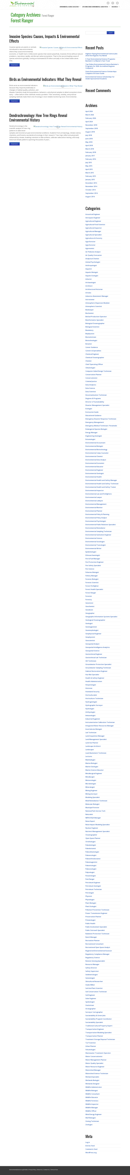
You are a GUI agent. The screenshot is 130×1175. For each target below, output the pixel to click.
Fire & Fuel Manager (92, 559)
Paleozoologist (90, 869)
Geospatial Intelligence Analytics (97, 647)
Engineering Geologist (93, 436)
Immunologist (90, 715)
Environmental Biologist (94, 446)
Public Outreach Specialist (95, 930)
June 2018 (89, 139)
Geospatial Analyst (92, 644)
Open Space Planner (92, 838)
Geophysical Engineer (93, 634)
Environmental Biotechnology (96, 450)
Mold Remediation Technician (96, 801)
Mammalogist (90, 760)
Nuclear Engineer (91, 828)
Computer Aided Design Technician (98, 371)
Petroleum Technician (93, 889)
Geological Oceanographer (95, 620)
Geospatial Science (92, 651)
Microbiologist (90, 784)
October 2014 (90, 190)
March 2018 (89, 149)
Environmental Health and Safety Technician (101, 484)
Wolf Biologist (90, 1118)
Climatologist (90, 368)
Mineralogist (90, 787)
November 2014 (91, 186)
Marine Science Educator (94, 770)
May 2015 (88, 166)
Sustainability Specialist (94, 1022)
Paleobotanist (90, 848)
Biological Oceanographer (94, 323)
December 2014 (91, 183)
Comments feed (91, 1149)
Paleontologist (90, 865)
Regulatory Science (92, 958)
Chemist (88, 361)
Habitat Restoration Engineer (96, 671)
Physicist (88, 896)
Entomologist (90, 439)
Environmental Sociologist (95, 542)
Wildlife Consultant (92, 1094)
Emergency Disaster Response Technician (100, 419)
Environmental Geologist (94, 473)
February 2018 (90, 152)
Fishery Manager (91, 576)
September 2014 (91, 193)
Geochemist (89, 606)
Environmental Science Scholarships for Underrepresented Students (99, 78)
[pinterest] (117, 3)
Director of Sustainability (94, 402)
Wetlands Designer (92, 1084)
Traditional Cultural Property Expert (98, 1026)
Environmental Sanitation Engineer (98, 535)
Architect (89, 286)
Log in (87, 1142)
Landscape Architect (93, 746)
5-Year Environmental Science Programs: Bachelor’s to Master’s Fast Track (100, 60)
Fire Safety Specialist (93, 565)
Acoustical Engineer (92, 214)
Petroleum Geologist (93, 886)
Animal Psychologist (92, 262)
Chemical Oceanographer (94, 357)
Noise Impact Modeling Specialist (97, 825)
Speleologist (90, 1002)
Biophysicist (89, 334)
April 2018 (89, 145)
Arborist (88, 279)
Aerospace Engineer (92, 218)
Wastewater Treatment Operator (98, 1053)
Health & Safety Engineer (94, 678)
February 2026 (90, 118)
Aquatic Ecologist (91, 276)
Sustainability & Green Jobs (95, 1015)
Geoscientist (90, 640)
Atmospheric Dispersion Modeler (97, 303)
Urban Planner (90, 1046)
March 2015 (89, 173)
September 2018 (91, 128)
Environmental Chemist (94, 456)
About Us (39, 1169)
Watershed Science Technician (96, 1073)
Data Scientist (90, 392)
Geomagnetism (91, 627)
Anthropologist (91, 265)
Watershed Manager (93, 1070)
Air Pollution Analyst (93, 252)
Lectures (88, 756)
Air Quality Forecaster (93, 255)
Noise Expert (90, 821)
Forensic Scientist (92, 582)
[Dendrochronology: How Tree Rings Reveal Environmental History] (58, 126)
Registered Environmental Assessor (98, 951)
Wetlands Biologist (92, 1080)
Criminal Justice (91, 381)
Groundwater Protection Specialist (98, 664)
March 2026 (89, 115)
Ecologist (88, 409)
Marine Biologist (91, 763)
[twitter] (108, 3)
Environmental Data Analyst (95, 460)
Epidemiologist (90, 552)
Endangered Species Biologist (96, 429)
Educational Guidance (93, 415)
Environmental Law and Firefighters (98, 494)
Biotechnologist (91, 340)
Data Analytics (90, 385)
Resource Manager (92, 964)
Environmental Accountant (95, 443)
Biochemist (89, 313)
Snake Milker (90, 985)
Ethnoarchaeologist (92, 555)
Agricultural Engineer (93, 221)
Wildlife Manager (91, 1108)
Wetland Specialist (92, 1077)
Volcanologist (90, 1050)
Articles (88, 293)
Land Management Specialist (96, 739)
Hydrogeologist (91, 702)
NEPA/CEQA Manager (93, 818)
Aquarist (88, 269)
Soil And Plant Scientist (94, 988)
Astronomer (90, 300)
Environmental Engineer (94, 470)
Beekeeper (89, 310)
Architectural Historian (94, 289)
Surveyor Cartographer (94, 1012)
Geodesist (89, 610)
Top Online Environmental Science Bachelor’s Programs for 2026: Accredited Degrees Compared (102, 66)
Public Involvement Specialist (96, 927)
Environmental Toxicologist (95, 545)
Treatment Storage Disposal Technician (100, 1039)
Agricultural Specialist (93, 235)
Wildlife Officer (91, 1111)
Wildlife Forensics (91, 1101)
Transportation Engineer (94, 1029)
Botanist (88, 344)
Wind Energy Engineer (93, 1114)
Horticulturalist (91, 695)
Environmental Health (93, 477)
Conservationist (91, 378)
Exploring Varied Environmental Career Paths (95, 7)
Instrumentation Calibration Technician (100, 722)
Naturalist (89, 814)
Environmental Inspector (94, 490)
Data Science (90, 388)
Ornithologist (90, 842)
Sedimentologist (91, 975)
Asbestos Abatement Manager (96, 296)
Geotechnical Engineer (93, 654)
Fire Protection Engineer (94, 562)
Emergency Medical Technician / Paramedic (101, 426)
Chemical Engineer (92, 354)
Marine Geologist (91, 767)
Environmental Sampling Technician (98, 531)
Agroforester (90, 242)
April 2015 (89, 169)
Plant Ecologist (90, 906)
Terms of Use (54, 1169)
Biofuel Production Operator (96, 317)
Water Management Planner (95, 1060)
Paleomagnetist (91, 862)
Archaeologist (90, 282)
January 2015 (90, 180)
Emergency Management (94, 422)
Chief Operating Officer (94, 364)
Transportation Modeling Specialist (98, 1033)
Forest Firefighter (92, 586)
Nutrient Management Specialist (97, 831)
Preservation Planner (93, 917)
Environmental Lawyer (93, 497)
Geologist (89, 623)
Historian (88, 688)
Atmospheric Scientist (93, 306)
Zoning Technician (92, 1121)
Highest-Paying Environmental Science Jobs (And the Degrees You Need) (101, 55)
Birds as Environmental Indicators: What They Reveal (45, 79)
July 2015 (88, 162)
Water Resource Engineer (94, 1067)
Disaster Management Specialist (97, 405)
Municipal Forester (92, 808)
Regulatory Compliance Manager (97, 954)
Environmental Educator (94, 467)
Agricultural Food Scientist (95, 225)
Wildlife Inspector (91, 1104)
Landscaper (89, 750)
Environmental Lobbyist (94, 501)
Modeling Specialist (92, 797)
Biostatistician (90, 337)
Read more (14, 65)
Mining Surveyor (91, 794)
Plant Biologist (90, 903)
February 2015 (90, 176)
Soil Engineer (90, 995)
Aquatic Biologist (91, 272)
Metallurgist (90, 777)
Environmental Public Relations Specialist (100, 525)
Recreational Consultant (94, 944)
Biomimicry (89, 330)
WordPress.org (91, 1153)
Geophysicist (90, 637)
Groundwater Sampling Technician (98, 668)
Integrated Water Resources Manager (99, 726)
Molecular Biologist (92, 804)
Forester (88, 596)
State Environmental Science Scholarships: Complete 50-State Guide (101, 72)
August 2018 (90, 132)
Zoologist (89, 1125)
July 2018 (88, 135)
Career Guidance (91, 347)
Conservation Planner (93, 375)
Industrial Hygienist (92, 719)
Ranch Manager (91, 937)
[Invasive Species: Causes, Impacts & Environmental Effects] (61, 47)
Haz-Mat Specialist (92, 675)
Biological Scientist (92, 327)
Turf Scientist (90, 1043)
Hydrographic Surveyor (94, 705)
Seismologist (90, 978)
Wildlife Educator (91, 1097)
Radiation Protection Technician (97, 934)
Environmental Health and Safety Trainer (100, 487)
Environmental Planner (93, 511)
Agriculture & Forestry (93, 238)
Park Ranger (90, 879)
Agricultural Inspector (93, 228)
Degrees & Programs (93, 398)
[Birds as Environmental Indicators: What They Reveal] (62, 86)
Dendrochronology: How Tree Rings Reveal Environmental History (38, 117)
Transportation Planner (94, 1036)
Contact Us (46, 1169)
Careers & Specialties (93, 351)
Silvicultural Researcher (94, 981)
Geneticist (89, 603)
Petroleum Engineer (92, 883)
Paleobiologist (90, 845)
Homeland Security (92, 692)
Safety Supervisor (92, 971)
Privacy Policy (32, 1169)
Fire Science (89, 569)
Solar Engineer (90, 998)
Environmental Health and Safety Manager (101, 480)
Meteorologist (90, 780)
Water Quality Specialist (94, 1063)
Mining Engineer (91, 790)
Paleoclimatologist (92, 852)
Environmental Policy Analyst (96, 518)
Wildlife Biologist (91, 1090)
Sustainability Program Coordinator (98, 1019)
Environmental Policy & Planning (97, 514)
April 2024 (89, 122)
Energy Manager (91, 432)
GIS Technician (90, 661)
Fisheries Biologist (92, 572)
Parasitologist (90, 876)
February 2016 (90, 159)
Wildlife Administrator (93, 1087)
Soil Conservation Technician (96, 992)
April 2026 (89, 111)
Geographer (90, 613)
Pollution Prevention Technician (97, 910)
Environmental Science (93, 538)
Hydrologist (89, 709)
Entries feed (90, 1146)
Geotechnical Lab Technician (96, 657)
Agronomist (89, 248)
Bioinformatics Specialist (94, 320)
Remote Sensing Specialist (95, 961)
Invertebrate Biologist (93, 729)
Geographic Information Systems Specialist (101, 617)
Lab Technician (90, 732)
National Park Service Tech (95, 811)
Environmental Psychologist (95, 521)
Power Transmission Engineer (96, 913)
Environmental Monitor (94, 507)
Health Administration (93, 681)
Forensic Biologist (91, 579)
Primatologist (90, 920)
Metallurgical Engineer (93, 773)
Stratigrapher (90, 1009)
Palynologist (90, 872)
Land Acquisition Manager (95, 736)
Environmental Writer (93, 548)
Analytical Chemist (92, 259)
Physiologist (90, 900)
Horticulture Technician (94, 698)
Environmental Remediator (95, 528)
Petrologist (89, 893)
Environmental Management (95, 504)
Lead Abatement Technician (95, 753)
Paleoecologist (90, 855)
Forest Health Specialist (94, 589)
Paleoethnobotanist (92, 859)
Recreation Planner (92, 940)
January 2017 (90, 156)
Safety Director (91, 968)
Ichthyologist (90, 712)
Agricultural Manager (93, 231)
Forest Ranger (90, 593)
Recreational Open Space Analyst (97, 947)
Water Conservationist (93, 1056)
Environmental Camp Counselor (97, 453)
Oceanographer (91, 835)
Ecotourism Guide (91, 412)
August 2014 (90, 197)
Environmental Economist (94, 463)
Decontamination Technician (96, 395)
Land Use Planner (91, 743)
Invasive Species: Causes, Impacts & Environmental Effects (44, 38)
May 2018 (88, 142)
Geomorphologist (91, 630)
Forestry (88, 600)
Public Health (90, 923)
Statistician (89, 1005)
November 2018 (91, 125)
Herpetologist (90, 685)
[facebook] (112, 3)
